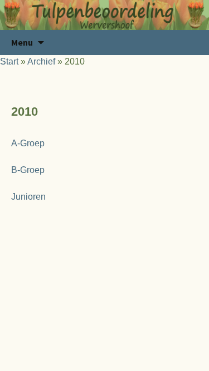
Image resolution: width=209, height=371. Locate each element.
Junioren (28, 196)
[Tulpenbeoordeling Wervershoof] (104, 15)
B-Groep (28, 170)
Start (9, 61)
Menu (22, 42)
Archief (41, 61)
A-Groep (28, 143)
